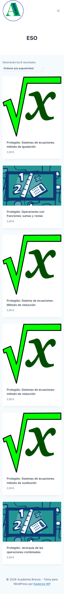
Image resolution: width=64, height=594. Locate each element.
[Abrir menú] (58, 10)
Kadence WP (42, 584)
